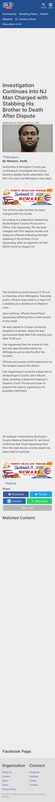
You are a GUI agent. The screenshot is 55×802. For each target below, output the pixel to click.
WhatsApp (41, 501)
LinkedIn (16, 501)
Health (44, 14)
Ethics (5, 780)
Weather (8, 19)
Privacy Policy (9, 789)
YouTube (33, 776)
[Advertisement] (27, 56)
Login (50, 7)
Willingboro (12, 157)
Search (44, 7)
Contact (6, 776)
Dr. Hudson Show (25, 19)
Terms (5, 785)
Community (10, 14)
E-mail (29, 507)
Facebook (17, 494)
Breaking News (28, 14)
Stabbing (10, 483)
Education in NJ (12, 24)
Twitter (42, 494)
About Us (7, 772)
